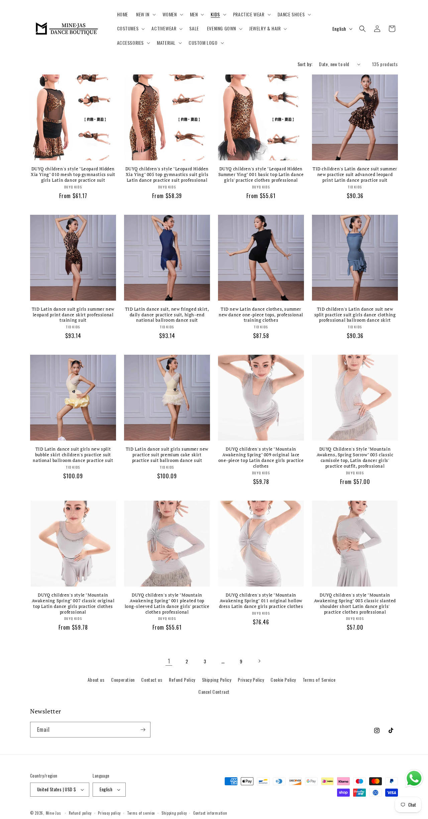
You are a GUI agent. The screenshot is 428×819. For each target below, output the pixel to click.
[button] (145, 14)
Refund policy (80, 813)
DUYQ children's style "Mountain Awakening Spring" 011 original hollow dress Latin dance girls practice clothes (261, 600)
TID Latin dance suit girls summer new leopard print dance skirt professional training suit (73, 314)
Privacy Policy (251, 679)
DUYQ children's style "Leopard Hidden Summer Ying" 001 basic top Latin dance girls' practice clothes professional (261, 174)
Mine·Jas (53, 813)
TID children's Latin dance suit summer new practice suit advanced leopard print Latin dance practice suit (355, 174)
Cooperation (123, 679)
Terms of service (141, 813)
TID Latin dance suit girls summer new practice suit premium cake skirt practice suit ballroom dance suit (167, 454)
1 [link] (169, 661)
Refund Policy (182, 679)
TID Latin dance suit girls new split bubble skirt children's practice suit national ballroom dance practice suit (73, 454)
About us (96, 679)
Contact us (151, 679)
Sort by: (305, 63)
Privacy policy (109, 813)
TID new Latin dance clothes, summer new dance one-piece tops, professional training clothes (261, 314)
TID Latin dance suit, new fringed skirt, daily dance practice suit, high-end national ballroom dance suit (167, 314)
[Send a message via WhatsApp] (414, 778)
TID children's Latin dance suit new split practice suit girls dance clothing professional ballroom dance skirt (355, 314)
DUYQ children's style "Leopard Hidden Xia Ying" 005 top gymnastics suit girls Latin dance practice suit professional (167, 174)
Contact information (210, 813)
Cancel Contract (214, 691)
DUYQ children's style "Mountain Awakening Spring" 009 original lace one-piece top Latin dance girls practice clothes (261, 457)
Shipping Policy (216, 679)
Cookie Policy (283, 679)
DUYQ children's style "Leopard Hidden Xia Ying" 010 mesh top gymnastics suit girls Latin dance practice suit (73, 174)
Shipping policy (174, 813)
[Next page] (259, 661)
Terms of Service (319, 679)
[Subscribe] (142, 730)
